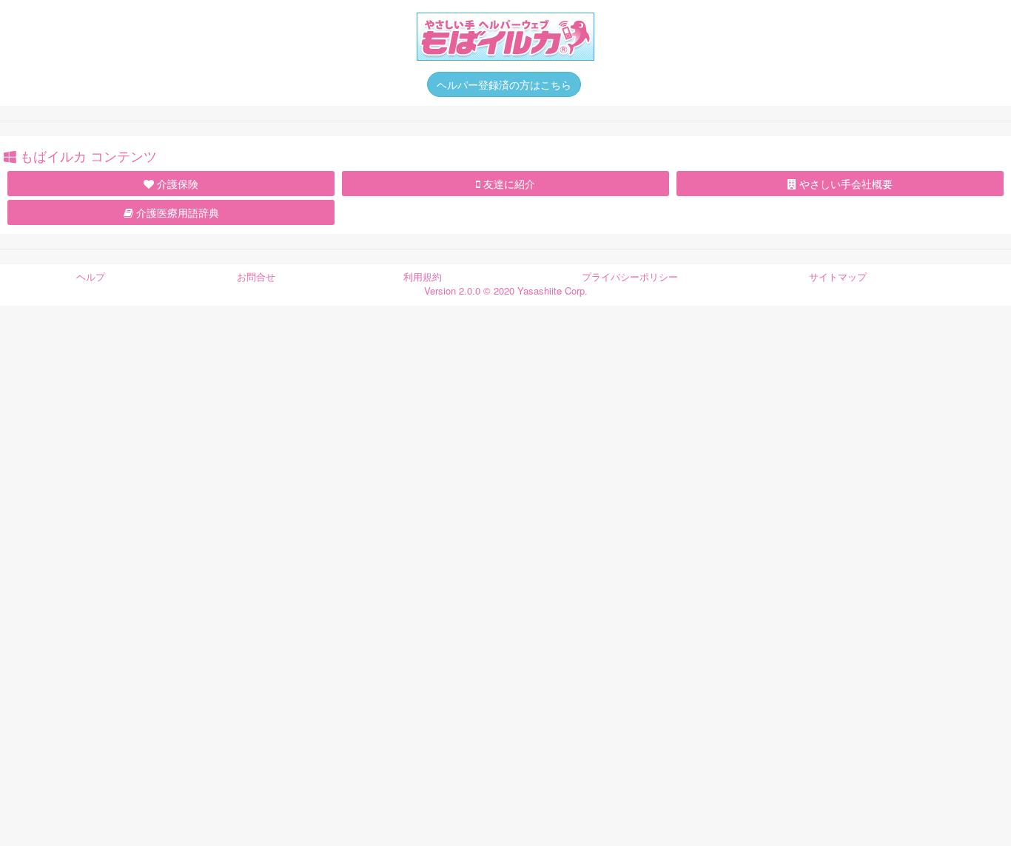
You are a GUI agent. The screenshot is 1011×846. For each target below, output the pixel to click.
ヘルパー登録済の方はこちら (504, 84)
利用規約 (422, 276)
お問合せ (256, 276)
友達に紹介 (507, 183)
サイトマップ (838, 276)
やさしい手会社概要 (844, 183)
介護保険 (176, 183)
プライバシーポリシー (630, 276)
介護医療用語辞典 (176, 212)
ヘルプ (90, 276)
